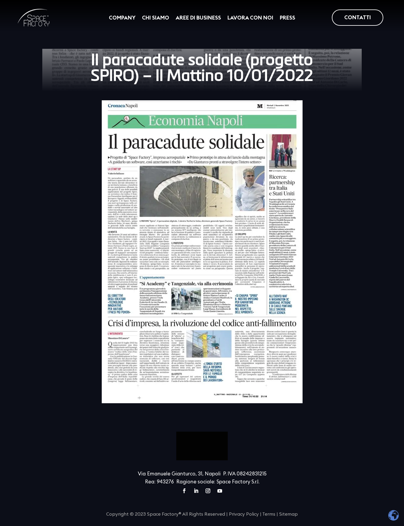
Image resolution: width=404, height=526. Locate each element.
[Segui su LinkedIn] (196, 491)
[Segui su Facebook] (184, 491)
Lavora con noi (250, 18)
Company (122, 18)
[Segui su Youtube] (219, 491)
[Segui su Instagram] (208, 491)
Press (287, 18)
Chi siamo (155, 18)
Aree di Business (198, 18)
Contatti (357, 17)
